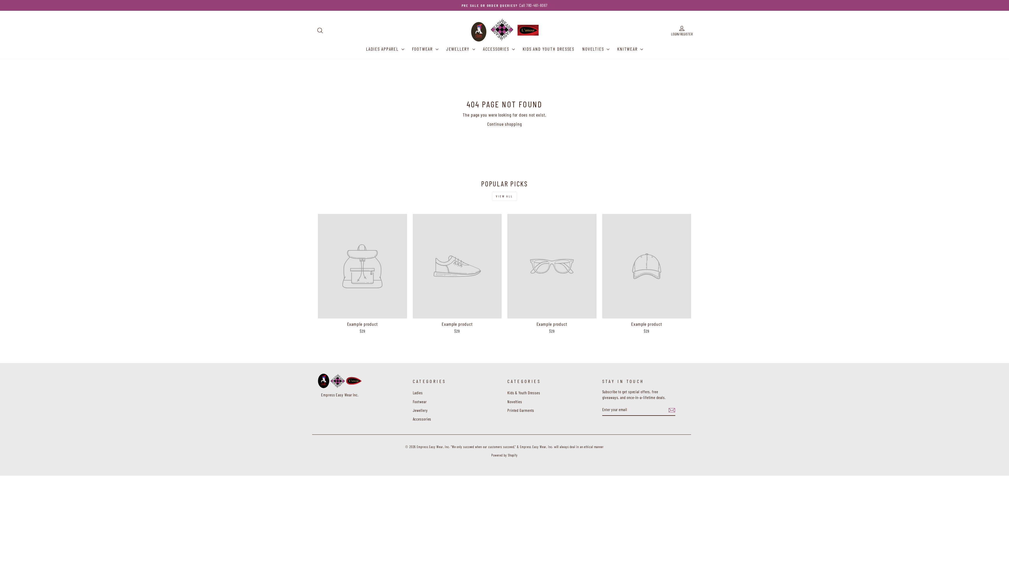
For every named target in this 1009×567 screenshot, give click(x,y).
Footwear (423, 49)
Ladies (418, 392)
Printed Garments (520, 410)
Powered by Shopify (504, 455)
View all (504, 196)
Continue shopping (504, 124)
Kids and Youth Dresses (549, 49)
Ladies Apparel (383, 49)
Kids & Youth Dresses (523, 392)
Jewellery (458, 49)
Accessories (497, 49)
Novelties (593, 49)
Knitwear (628, 49)
